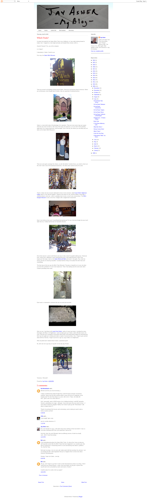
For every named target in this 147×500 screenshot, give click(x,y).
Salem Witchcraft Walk (60, 259)
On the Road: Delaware (99, 104)
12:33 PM (43, 437)
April (95, 144)
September (97, 94)
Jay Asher (43, 426)
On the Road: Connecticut (97, 107)
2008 (94, 153)
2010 (94, 84)
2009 (94, 86)
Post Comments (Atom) (66, 486)
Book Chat (96, 121)
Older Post (84, 482)
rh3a (42, 416)
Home (39, 30)
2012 (94, 79)
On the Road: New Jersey (98, 101)
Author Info (53, 30)
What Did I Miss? (98, 127)
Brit (42, 440)
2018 (94, 66)
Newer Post (41, 482)
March (95, 146)
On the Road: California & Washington (99, 115)
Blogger (80, 496)
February (96, 148)
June (95, 139)
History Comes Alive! (99, 129)
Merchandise (62, 30)
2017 (94, 69)
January (96, 150)
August (96, 96)
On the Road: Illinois (99, 112)
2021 (94, 62)
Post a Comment (43, 475)
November (96, 90)
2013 (94, 77)
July (95, 99)
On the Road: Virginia (99, 110)
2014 (94, 75)
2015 (94, 73)
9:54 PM (43, 458)
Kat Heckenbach (45, 388)
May (95, 141)
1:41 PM (43, 423)
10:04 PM (43, 472)
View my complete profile (97, 51)
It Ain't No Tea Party (99, 133)
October (96, 92)
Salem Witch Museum (49, 55)
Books (46, 30)
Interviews (71, 30)
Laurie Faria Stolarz (57, 331)
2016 (94, 71)
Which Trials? (97, 131)
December (96, 88)
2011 (94, 82)
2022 (94, 60)
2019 (94, 64)
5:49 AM (43, 413)
